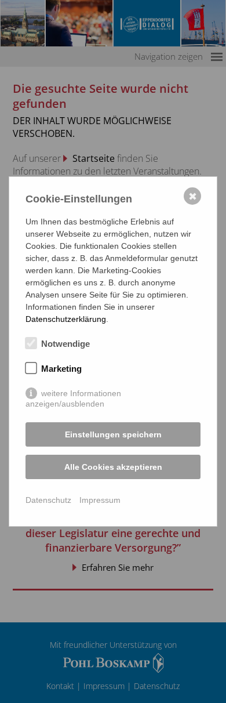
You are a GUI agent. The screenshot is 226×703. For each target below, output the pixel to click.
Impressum (100, 500)
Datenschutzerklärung (65, 319)
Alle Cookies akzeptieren (113, 467)
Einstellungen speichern (113, 434)
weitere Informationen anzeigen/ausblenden (73, 394)
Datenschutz (48, 500)
